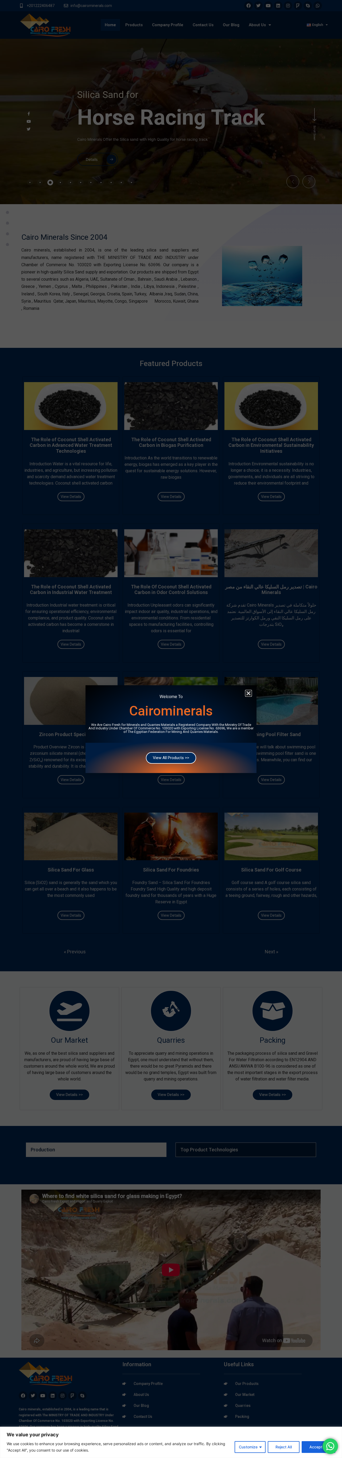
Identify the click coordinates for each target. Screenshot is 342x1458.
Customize (248, 1447)
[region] (171, 1442)
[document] (171, 729)
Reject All (283, 1447)
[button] (248, 693)
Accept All (318, 1447)
